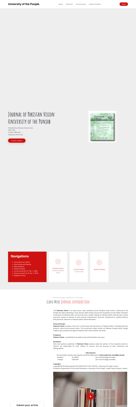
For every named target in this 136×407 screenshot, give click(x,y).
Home (61, 4)
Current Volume (16, 140)
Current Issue (81, 4)
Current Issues (79, 269)
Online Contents (95, 4)
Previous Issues (58, 268)
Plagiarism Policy (19, 275)
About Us (69, 4)
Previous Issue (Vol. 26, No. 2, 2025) (26, 273)
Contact (123, 4)
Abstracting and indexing (22, 264)
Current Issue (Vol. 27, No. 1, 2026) (26, 271)
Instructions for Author (22, 262)
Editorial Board (19, 267)
